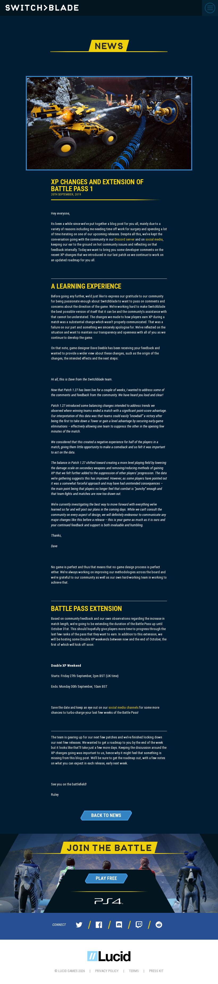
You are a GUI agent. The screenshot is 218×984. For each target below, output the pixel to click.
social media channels (123, 707)
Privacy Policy (107, 971)
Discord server (125, 239)
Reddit (159, 925)
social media (154, 239)
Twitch (139, 925)
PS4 (109, 901)
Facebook (99, 925)
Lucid (108, 956)
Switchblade (41, 8)
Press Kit (156, 971)
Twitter (79, 925)
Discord (119, 925)
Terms (134, 971)
